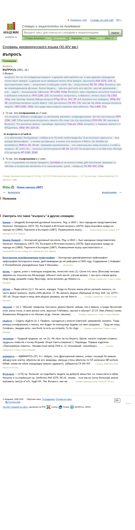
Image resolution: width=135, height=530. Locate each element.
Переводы (76, 38)
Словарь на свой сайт (102, 20)
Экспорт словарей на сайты (15, 407)
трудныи (8, 338)
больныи (8, 374)
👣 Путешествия (12, 402)
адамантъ (9, 356)
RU (118, 20)
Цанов (7, 222)
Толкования (60, 38)
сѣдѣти (7, 320)
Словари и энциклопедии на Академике (51, 26)
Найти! (115, 32)
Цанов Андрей (12, 240)
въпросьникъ (109, 192)
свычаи (7, 306)
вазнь (6, 271)
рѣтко (6, 289)
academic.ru (11, 37)
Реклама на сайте (64, 399)
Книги (93, 38)
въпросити (14, 192)
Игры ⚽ (109, 38)
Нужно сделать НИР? (30, 187)
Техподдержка (48, 399)
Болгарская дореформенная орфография (29, 257)
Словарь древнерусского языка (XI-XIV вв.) (36, 38)
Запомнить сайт (78, 20)
